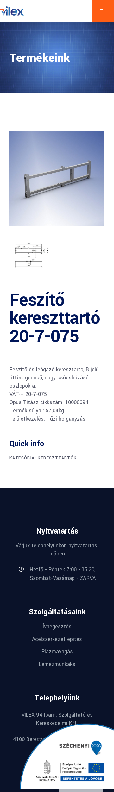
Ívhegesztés (57, 626)
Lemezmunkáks (57, 664)
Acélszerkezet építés (57, 639)
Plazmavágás (57, 651)
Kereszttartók (57, 458)
